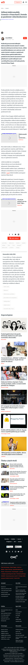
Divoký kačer (3, 620)
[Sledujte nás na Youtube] (18, 552)
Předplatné (9, 541)
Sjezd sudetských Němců (6, 613)
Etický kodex (6, 661)
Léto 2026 (18, 583)
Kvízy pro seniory (4, 592)
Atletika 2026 (18, 619)
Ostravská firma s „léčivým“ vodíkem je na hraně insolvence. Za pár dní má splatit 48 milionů (13, 359)
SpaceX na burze (4, 629)
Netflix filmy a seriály (5, 639)
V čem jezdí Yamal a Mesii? (6, 590)
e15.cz (2, 8)
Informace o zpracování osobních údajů (12, 656)
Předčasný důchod (19, 629)
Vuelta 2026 (17, 578)
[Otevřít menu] (26, 2)
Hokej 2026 (18, 613)
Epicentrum (3, 586)
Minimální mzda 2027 (20, 635)
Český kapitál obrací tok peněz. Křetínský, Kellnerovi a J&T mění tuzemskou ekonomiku (11, 335)
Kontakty (7, 539)
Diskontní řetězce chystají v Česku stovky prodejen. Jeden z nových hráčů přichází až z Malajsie (13, 383)
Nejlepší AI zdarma (5, 633)
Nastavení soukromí (9, 658)
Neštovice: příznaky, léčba (6, 588)
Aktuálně (3, 583)
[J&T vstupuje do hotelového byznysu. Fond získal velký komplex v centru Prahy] (14, 397)
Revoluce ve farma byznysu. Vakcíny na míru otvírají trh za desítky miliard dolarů (18, 488)
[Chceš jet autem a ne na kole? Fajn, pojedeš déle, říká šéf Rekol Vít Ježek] (9, 203)
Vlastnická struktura (18, 658)
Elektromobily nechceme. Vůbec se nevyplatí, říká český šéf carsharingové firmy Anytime (23, 136)
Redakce (13, 539)
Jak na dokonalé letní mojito (21, 599)
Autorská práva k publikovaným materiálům (14, 653)
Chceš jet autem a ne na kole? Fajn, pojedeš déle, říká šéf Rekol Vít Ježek (21, 201)
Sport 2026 (18, 606)
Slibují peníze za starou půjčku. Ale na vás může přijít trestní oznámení (13, 453)
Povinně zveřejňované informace (17, 661)
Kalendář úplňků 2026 (5, 594)
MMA (17, 610)
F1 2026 (17, 617)
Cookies (22, 656)
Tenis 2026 (18, 615)
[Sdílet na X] (12, 234)
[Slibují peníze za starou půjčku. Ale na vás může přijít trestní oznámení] (14, 444)
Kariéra (20, 541)
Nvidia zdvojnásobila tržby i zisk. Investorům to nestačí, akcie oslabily (17, 495)
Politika (3, 606)
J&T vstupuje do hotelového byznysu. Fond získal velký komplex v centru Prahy (13, 407)
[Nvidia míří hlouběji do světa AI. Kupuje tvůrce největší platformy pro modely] (14, 421)
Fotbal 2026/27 (19, 611)
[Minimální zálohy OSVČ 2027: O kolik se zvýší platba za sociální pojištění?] (5, 481)
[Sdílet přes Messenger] (15, 234)
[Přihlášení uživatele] (23, 2)
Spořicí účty (18, 631)
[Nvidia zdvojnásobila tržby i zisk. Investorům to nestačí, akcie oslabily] (5, 496)
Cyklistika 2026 (19, 621)
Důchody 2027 (18, 633)
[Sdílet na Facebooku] (9, 234)
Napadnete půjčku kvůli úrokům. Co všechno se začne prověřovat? (18, 503)
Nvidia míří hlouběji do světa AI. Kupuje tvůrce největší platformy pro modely (14, 430)
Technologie (4, 626)
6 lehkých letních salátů (20, 601)
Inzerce (19, 539)
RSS (15, 541)
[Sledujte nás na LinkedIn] (6, 552)
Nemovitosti (8, 571)
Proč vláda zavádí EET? (5, 615)
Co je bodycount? (4, 596)
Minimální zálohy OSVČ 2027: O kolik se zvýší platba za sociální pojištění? (17, 480)
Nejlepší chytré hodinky (6, 635)
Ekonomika (18, 626)
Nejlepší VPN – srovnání (6, 637)
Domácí (7, 8)
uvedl (8, 173)
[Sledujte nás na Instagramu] (15, 552)
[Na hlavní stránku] (3, 2)
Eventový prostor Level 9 (12, 576)
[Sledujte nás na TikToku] (21, 552)
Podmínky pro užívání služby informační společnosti (13, 655)
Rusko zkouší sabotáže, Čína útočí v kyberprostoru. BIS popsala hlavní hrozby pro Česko (18, 473)
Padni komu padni (4, 617)
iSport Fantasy (8, 569)
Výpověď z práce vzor (5, 618)
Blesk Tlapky (13, 567)
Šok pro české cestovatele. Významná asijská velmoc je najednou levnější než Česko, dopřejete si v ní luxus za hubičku (17, 465)
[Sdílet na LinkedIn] (18, 234)
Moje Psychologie (5, 567)
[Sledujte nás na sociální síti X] (9, 552)
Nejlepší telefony (4, 631)
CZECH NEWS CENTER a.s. (19, 647)
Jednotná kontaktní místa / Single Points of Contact (13, 660)
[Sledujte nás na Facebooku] (12, 552)
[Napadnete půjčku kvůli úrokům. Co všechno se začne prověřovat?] (5, 504)
